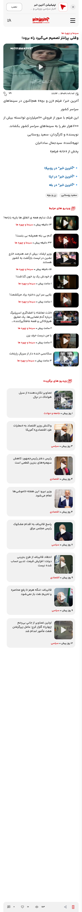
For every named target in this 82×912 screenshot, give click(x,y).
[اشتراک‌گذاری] (65, 906)
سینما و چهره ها (70, 33)
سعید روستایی (69, 195)
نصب (14, 7)
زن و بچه (51, 195)
